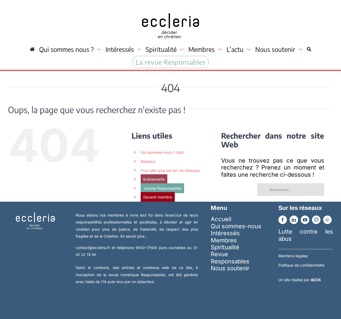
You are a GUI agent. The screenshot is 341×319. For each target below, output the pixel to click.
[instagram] (316, 220)
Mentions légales (293, 256)
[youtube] (305, 220)
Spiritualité (225, 247)
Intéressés (225, 233)
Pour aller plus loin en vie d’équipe (170, 170)
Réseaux (148, 161)
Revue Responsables (230, 257)
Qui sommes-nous (236, 226)
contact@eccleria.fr (94, 247)
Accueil (221, 219)
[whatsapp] (327, 220)
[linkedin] (294, 220)
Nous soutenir (230, 268)
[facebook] (282, 220)
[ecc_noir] (170, 8)
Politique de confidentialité (301, 265)
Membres (224, 240)
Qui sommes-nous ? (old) (162, 152)
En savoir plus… (134, 236)
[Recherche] (309, 49)
